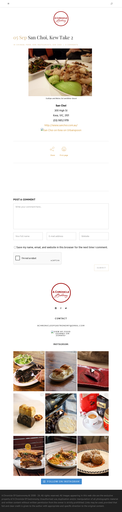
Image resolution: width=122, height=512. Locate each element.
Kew (34, 45)
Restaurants (44, 45)
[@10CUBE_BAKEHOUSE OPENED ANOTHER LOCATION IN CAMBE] (29, 412)
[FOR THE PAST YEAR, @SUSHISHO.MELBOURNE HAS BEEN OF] (93, 370)
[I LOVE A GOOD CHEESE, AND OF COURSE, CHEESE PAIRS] (61, 412)
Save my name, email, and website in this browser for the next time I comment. (62, 248)
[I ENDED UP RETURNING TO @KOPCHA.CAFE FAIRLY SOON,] (29, 455)
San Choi (57, 45)
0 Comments (71, 45)
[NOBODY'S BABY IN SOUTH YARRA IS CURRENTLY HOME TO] (61, 370)
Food (28, 45)
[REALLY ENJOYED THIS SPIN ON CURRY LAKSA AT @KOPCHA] (61, 455)
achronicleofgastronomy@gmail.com (61, 325)
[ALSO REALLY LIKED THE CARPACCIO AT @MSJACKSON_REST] (93, 455)
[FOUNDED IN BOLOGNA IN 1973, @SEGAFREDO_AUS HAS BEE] (93, 412)
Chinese (20, 45)
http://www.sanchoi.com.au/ (61, 125)
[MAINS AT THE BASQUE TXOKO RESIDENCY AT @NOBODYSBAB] (29, 370)
